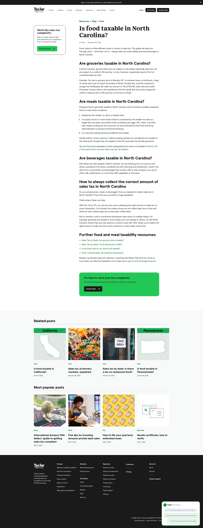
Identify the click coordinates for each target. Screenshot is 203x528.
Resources (84, 21)
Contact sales (163, 10)
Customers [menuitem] (79, 10)
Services (83, 497)
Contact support (155, 479)
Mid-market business (87, 467)
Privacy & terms (139, 520)
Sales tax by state (108, 475)
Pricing (128, 472)
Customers (130, 464)
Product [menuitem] (51, 10)
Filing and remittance (64, 475)
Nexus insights (61, 479)
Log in (141, 10)
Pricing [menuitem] (69, 10)
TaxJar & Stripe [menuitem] (101, 10)
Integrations (61, 486)
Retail (36, 430)
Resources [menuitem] (89, 10)
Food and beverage (86, 486)
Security (152, 471)
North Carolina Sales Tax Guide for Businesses (102, 253)
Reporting (140, 430)
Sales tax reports (62, 483)
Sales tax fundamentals (110, 471)
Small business (84, 471)
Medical (82, 490)
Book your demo (45, 48)
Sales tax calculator (109, 479)
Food (101, 21)
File (104, 430)
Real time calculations (64, 471)
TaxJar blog (106, 486)
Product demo (107, 483)
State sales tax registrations (66, 490)
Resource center (108, 467)
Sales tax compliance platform (67, 467)
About (151, 467)
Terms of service (151, 520)
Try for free (151, 10)
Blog (94, 21)
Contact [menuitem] (112, 10)
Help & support (108, 490)
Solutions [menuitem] (60, 10)
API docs (106, 494)
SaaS (81, 493)
